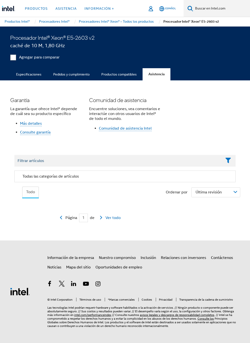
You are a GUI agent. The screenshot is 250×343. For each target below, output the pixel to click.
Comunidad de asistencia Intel (125, 128)
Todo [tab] (30, 192)
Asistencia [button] (66, 8)
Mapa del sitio (78, 267)
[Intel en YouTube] (86, 284)
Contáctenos (222, 257)
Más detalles (31, 123)
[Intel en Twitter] (62, 284)
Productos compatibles (119, 74)
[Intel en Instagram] (98, 284)
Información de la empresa (70, 257)
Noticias (54, 267)
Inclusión (148, 257)
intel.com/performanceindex (92, 315)
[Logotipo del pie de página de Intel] (20, 291)
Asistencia (156, 74)
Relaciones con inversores (183, 257)
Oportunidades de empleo (118, 267)
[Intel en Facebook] (49, 284)
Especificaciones (29, 74)
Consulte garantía (35, 132)
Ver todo (113, 217)
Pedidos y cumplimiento (71, 74)
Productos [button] (36, 8)
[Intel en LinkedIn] (74, 284)
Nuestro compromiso (117, 257)
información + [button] (99, 8)
